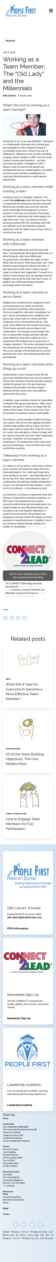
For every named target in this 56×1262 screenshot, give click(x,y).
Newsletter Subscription (14, 1200)
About (5, 1208)
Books (5, 1202)
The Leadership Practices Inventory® (19, 1129)
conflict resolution (16, 814)
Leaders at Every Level (13, 1135)
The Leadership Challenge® (15, 1127)
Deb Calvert (9, 95)
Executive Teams (10, 1149)
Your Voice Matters (11, 1177)
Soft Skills (7, 1174)
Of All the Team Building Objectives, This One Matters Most (25, 759)
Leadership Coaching (12, 1138)
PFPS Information (17, 928)
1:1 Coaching (9, 1186)
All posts (10, 40)
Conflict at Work (10, 1166)
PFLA (5, 1194)
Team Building (9, 1152)
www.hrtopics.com (37, 526)
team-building (13, 749)
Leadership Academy (19, 1104)
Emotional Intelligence (13, 1180)
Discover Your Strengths (14, 1183)
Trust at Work (9, 1160)
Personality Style (11, 1163)
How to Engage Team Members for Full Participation (23, 824)
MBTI (8, 679)
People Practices (11, 1155)
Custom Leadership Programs (16, 1141)
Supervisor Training (11, 1132)
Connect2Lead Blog (12, 1197)
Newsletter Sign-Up (18, 1018)
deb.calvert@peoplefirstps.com (24, 917)
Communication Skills (13, 1158)
